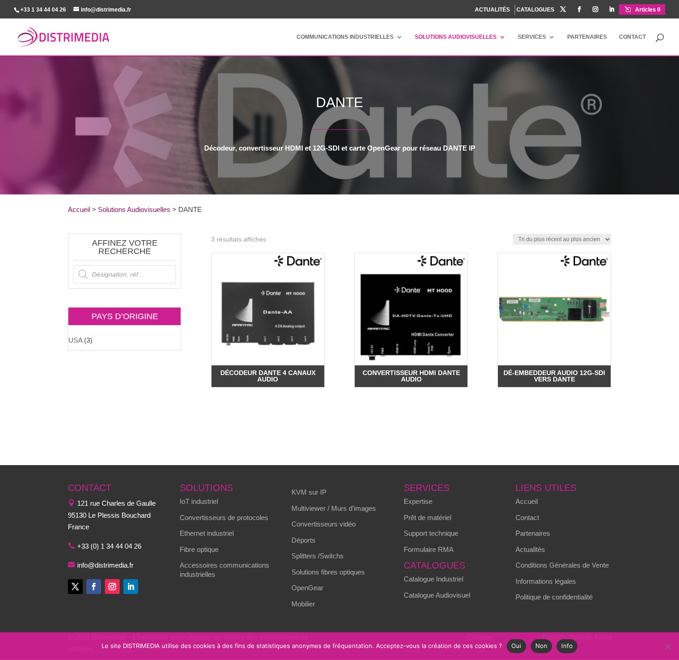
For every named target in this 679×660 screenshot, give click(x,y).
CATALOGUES (535, 10)
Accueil (79, 209)
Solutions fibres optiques (328, 572)
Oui (516, 645)
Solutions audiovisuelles (456, 37)
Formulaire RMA (429, 549)
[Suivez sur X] (75, 586)
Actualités (530, 549)
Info (567, 645)
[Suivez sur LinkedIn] (130, 586)
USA (75, 340)
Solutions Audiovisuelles (134, 209)
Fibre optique (199, 549)
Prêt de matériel (427, 517)
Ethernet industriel (207, 533)
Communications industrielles (345, 37)
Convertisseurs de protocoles (224, 517)
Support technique (431, 533)
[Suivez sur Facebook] (93, 586)
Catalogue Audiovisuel (437, 595)
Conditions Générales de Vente (562, 565)
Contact (632, 37)
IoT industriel (199, 501)
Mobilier (303, 604)
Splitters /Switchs (317, 556)
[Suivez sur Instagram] (112, 586)
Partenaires (587, 37)
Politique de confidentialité (554, 597)
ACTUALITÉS (492, 9)
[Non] (667, 646)
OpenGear (307, 588)
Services (532, 37)
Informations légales (545, 581)
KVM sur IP (309, 492)
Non (541, 645)
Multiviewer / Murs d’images (333, 508)
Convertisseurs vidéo (323, 524)
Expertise (418, 501)
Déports (303, 540)
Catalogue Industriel (433, 579)
